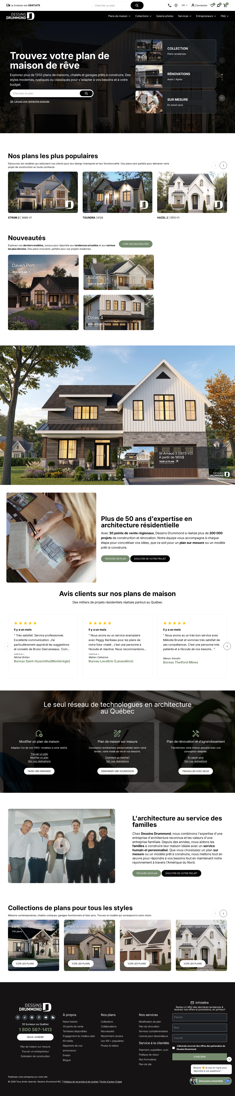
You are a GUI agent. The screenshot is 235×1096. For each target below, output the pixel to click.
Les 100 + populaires (112, 1040)
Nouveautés (107, 1031)
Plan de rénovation (149, 1026)
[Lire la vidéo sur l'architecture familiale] (62, 846)
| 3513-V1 (168, 217)
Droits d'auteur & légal (111, 1081)
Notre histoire (70, 1021)
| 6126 (93, 217)
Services (183, 16)
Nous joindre (35, 1037)
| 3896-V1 (20, 217)
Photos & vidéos (110, 1045)
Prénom (178, 1017)
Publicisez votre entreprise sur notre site (27, 1077)
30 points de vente (73, 1026)
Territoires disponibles (75, 1031)
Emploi (66, 1055)
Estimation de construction (35, 1056)
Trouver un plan (115, 558)
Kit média (68, 1040)
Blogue (67, 1060)
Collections (141, 16)
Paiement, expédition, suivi (153, 1049)
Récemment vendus (112, 1036)
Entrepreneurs (204, 16)
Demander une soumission (117, 771)
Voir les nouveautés (136, 244)
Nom (176, 1027)
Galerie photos (164, 16)
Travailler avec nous (195, 771)
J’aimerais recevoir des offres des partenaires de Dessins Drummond (201, 1047)
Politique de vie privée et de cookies (80, 1081)
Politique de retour (149, 1054)
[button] (222, 98)
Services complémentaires (153, 1031)
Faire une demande (39, 771)
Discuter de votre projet (150, 558)
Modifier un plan (39, 757)
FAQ (223, 16)
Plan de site (145, 1064)
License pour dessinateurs (153, 1036)
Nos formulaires (147, 1059)
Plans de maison (117, 16)
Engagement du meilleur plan (79, 1036)
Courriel (178, 1037)
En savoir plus (196, 757)
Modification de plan (150, 1021)
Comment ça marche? (117, 757)
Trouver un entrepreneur (35, 1051)
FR (183, 5)
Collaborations (109, 1026)
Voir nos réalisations (39, 761)
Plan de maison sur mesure (35, 1046)
